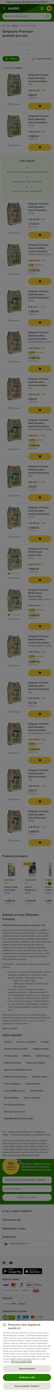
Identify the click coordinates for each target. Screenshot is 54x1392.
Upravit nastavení (27, 1368)
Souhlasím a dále (27, 1377)
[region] (27, 1356)
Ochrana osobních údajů (21, 1361)
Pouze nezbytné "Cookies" (27, 1386)
